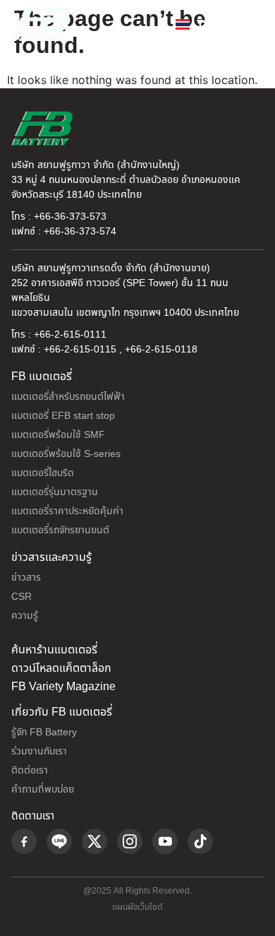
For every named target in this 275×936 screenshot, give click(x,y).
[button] (249, 23)
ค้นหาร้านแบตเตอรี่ (54, 649)
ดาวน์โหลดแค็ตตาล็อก (61, 668)
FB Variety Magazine (63, 686)
